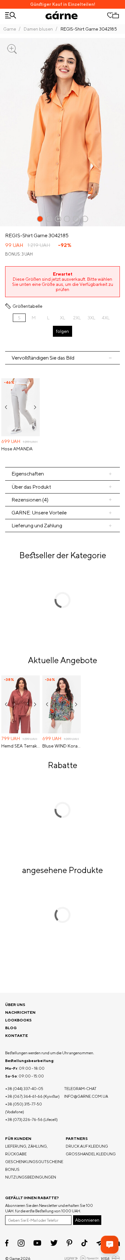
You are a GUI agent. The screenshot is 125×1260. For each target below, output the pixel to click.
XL (62, 317)
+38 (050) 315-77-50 (23, 1104)
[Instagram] (21, 1243)
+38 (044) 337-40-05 (24, 1088)
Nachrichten (20, 1012)
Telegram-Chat (80, 1088)
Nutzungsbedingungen (30, 1177)
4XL (106, 317)
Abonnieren (87, 1220)
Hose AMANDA (17, 448)
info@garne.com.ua (86, 1096)
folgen (62, 331)
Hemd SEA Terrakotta (20, 745)
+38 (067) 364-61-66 (24, 1096)
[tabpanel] (62, 415)
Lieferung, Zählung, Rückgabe (26, 1150)
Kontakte (16, 1035)
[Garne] (62, 15)
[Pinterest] (69, 1242)
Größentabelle (27, 306)
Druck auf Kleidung (87, 1146)
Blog (11, 1027)
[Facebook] (7, 1242)
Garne (9, 29)
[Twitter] (54, 1243)
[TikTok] (84, 1242)
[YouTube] (37, 1243)
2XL (77, 317)
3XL (91, 317)
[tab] (62, 487)
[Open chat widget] (110, 1245)
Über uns (15, 1004)
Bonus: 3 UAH (19, 254)
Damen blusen (38, 29)
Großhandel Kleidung (91, 1154)
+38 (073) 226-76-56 (24, 1119)
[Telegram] (100, 1242)
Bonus (12, 1169)
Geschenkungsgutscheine (34, 1161)
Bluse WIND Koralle (61, 745)
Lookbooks (18, 1020)
